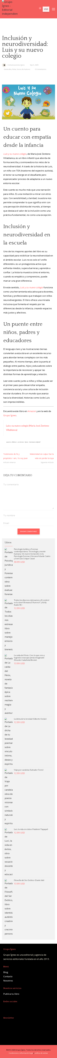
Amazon (32, 411)
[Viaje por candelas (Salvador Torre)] (9, 797)
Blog (5, 972)
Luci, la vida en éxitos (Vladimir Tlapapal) (31, 829)
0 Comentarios (40, 69)
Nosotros (8, 980)
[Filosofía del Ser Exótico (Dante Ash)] (9, 907)
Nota (14, 69)
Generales (8, 69)
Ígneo (26, 442)
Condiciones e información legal (21, 1053)
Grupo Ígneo (9, 415)
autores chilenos (11, 442)
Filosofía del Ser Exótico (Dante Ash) (29, 880)
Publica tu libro (11, 993)
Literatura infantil (34, 442)
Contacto (7, 976)
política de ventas (41, 1053)
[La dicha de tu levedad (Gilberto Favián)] (9, 742)
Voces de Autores (23, 69)
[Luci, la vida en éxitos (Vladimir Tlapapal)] (9, 852)
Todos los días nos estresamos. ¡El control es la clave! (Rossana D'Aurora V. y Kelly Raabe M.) (31, 602)
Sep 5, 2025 (34, 65)
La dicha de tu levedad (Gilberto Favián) (30, 719)
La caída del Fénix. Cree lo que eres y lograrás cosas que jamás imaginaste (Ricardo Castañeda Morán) (29, 657)
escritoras (20, 442)
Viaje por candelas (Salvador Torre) (28, 770)
